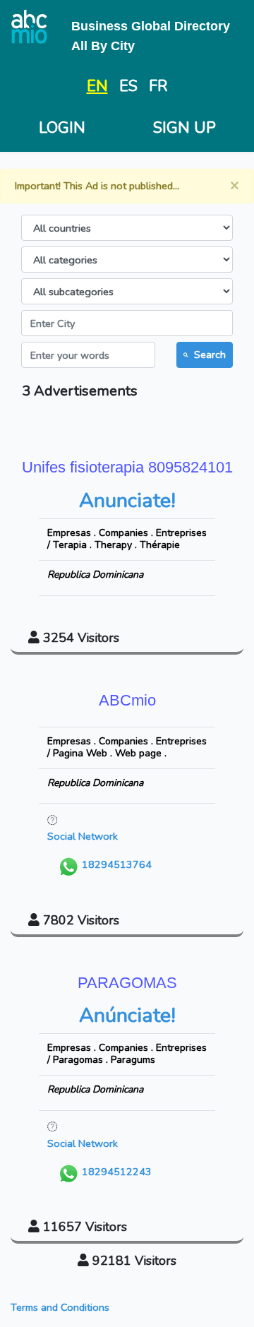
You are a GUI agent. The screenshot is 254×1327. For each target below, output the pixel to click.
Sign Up (184, 127)
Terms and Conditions (60, 1307)
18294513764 (115, 865)
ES (128, 86)
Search (210, 354)
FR (158, 86)
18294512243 (115, 1172)
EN (97, 86)
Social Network (82, 836)
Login (62, 127)
